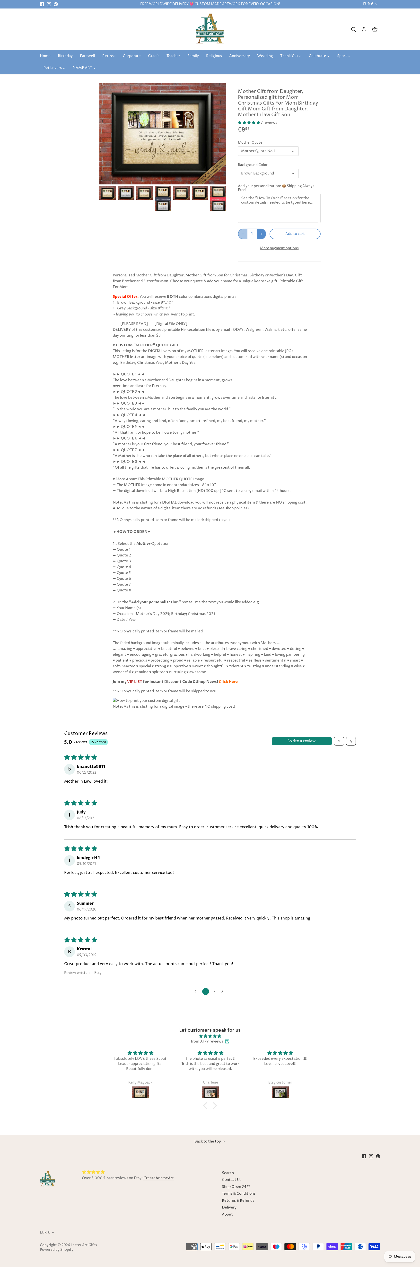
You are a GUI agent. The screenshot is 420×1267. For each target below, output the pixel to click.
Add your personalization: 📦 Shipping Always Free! (276, 188)
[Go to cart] (375, 29)
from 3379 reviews (207, 1041)
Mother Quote (250, 143)
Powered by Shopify (56, 1250)
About (227, 1214)
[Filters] (339, 741)
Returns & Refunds (238, 1200)
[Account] (364, 29)
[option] (107, 192)
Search (228, 1173)
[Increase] (261, 234)
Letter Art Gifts (84, 1245)
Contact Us (231, 1179)
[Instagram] (49, 4)
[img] (210, 1036)
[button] (249, 122)
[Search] (353, 29)
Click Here (228, 681)
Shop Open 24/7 (236, 1186)
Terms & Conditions (238, 1193)
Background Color (253, 165)
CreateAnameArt (158, 1178)
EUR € (368, 4)
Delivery (229, 1207)
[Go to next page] (224, 991)
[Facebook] (42, 4)
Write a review (302, 741)
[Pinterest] (56, 4)
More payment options (279, 248)
